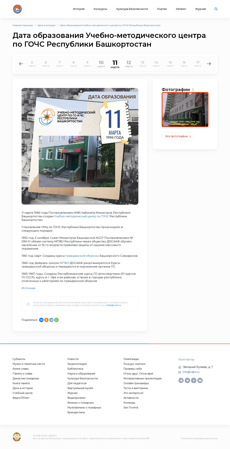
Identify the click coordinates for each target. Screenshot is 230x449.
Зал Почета (130, 407)
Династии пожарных (26, 378)
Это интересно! (133, 393)
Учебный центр (23, 393)
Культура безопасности (132, 9)
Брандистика (76, 412)
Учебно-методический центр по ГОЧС (81, 216)
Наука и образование (81, 373)
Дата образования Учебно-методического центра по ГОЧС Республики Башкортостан (110, 25)
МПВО (64, 263)
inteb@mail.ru (113, 305)
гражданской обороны (82, 255)
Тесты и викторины (135, 388)
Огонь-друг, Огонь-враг (138, 373)
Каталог (181, 9)
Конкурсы (100, 9)
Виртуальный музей (80, 388)
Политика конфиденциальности (199, 438)
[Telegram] (51, 320)
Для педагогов (76, 383)
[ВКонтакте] (41, 320)
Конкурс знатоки (134, 364)
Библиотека (75, 368)
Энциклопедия (77, 364)
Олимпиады (131, 359)
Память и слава (22, 373)
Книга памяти (21, 383)
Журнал (200, 9)
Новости (73, 359)
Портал (162, 9)
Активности (131, 397)
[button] (209, 64)
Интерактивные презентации (142, 378)
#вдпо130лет (21, 397)
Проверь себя (132, 368)
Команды (129, 402)
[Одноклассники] (46, 320)
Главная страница (23, 25)
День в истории (46, 25)
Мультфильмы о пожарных (84, 407)
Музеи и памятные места (29, 364)
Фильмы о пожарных (80, 402)
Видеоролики (76, 397)
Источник (28, 288)
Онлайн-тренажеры (136, 383)
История (78, 9)
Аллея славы (21, 368)
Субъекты (19, 359)
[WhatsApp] (56, 320)
